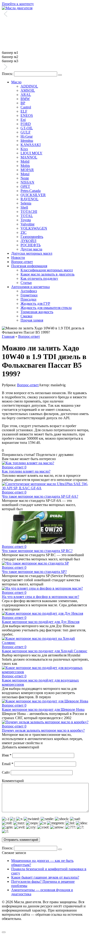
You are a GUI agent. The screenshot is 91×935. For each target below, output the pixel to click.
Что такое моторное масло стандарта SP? (34, 572)
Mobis (25, 166)
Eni (23, 120)
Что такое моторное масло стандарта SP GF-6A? (40, 496)
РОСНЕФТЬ (31, 245)
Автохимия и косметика (30, 287)
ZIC (24, 232)
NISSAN (27, 182)
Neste (25, 178)
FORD (26, 124)
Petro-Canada (31, 191)
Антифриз (29, 291)
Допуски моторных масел (31, 253)
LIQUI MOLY (31, 153)
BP (23, 103)
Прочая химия (32, 320)
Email (7, 764)
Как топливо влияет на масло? (26, 471)
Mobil (25, 161)
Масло (16, 82)
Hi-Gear (27, 136)
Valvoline (28, 224)
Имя (6, 755)
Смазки (26, 316)
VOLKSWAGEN (34, 228)
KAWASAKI (31, 145)
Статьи (26, 283)
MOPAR (27, 170)
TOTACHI (29, 212)
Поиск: (8, 74)
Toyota (26, 220)
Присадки (28, 299)
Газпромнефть (32, 237)
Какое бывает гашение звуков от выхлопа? (45, 877)
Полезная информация (29, 266)
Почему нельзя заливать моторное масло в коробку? (43, 730)
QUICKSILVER (33, 195)
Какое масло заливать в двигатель (47, 274)
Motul (25, 174)
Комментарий (13, 781)
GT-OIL (27, 128)
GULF (26, 132)
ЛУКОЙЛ (28, 241)
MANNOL (29, 157)
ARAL (26, 95)
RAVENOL (29, 199)
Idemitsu (27, 141)
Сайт (6, 772)
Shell (24, 207)
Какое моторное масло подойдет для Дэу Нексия (40, 622)
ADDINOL (29, 86)
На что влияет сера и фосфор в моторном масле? (40, 597)
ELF (24, 111)
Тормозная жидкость (37, 312)
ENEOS (27, 115)
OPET (25, 186)
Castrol (26, 107)
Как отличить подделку (39, 278)
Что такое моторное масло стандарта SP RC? (37, 551)
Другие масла (31, 249)
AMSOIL (28, 90)
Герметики (29, 295)
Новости (18, 258)
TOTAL (27, 216)
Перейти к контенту (18, 4)
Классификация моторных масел (47, 270)
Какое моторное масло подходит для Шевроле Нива (43, 709)
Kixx (24, 149)
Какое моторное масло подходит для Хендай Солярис (44, 651)
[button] (45, 14)
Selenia (26, 203)
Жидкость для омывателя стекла (46, 308)
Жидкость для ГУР (35, 303)
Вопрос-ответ (22, 262)
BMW (25, 99)
